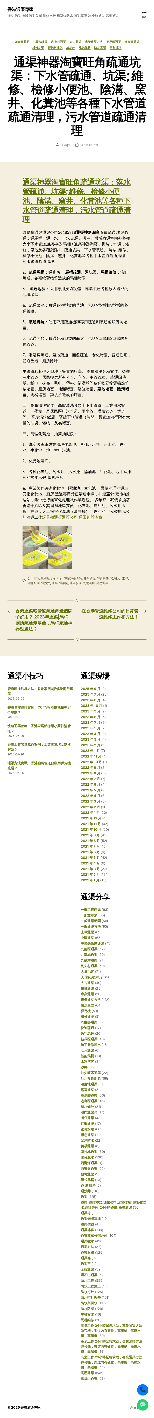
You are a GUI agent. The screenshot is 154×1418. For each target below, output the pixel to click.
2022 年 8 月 (90, 773)
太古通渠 (75, 42)
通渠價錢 (87, 1224)
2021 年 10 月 (91, 829)
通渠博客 (87, 1230)
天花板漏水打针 (92, 977)
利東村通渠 (58, 42)
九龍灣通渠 (89, 960)
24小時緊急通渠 (38, 578)
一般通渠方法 (91, 926)
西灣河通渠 (89, 1163)
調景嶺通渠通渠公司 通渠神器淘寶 (72, 517)
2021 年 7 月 (90, 846)
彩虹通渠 (87, 1017)
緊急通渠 (87, 1135)
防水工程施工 (91, 1286)
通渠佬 (63, 583)
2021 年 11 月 (91, 824)
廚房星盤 (87, 1005)
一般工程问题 (91, 910)
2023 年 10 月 (91, 706)
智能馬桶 (87, 1056)
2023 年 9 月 (90, 711)
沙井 (84, 1067)
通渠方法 (87, 1247)
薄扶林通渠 (55, 47)
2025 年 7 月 (90, 694)
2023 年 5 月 (90, 728)
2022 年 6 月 (90, 784)
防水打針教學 (91, 1297)
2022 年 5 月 (90, 790)
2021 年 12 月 (91, 818)
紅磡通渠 (87, 1123)
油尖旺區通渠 (91, 1073)
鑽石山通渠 (89, 1275)
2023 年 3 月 (90, 739)
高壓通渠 (115, 47)
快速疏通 (87, 1028)
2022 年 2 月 (90, 807)
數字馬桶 (87, 1033)
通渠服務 (85, 47)
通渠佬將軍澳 (91, 1219)
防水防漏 (87, 1309)
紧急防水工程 (119, 578)
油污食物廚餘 (91, 1078)
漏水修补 (87, 1107)
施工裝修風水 (91, 1045)
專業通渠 (87, 994)
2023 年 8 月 (90, 717)
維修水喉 (38, 47)
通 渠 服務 (88, 1185)
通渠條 (86, 1258)
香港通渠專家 (20, 9)
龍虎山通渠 (89, 1378)
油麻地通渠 (89, 1084)
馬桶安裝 (87, 1314)
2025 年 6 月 (90, 700)
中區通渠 (87, 938)
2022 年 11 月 (91, 756)
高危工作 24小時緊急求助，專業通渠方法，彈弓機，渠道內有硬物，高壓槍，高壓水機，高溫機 (113, 1331)
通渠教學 (87, 1241)
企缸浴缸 (57, 578)
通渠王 (86, 1264)
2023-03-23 (89, 145)
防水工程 (100, 47)
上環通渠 (87, 932)
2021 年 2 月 (90, 874)
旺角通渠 (89, 578)
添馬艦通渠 (89, 1095)
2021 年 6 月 (90, 852)
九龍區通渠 (22, 42)
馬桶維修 (87, 1320)
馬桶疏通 (89, 583)
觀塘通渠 (87, 1174)
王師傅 (65, 145)
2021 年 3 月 (90, 869)
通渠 (54, 583)
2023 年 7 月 (90, 722)
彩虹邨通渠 (89, 1022)
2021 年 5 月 (90, 858)
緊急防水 (87, 1140)
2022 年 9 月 (90, 768)
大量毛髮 (87, 971)
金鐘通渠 (87, 1269)
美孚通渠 (87, 1146)
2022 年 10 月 (91, 762)
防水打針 (87, 1292)
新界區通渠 (113, 42)
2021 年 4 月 (90, 863)
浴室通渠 (87, 1090)
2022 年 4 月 (90, 796)
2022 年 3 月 (90, 801)
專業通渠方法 (94, 42)
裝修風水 (87, 1157)
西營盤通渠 (89, 1169)
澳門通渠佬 (89, 1112)
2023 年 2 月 (90, 745)
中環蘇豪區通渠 (92, 943)
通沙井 (70, 47)
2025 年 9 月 (90, 689)
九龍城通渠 (40, 42)
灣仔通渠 (87, 1118)
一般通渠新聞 (91, 921)
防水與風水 (89, 1303)
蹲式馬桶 (87, 1180)
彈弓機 (86, 1011)
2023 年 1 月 (90, 751)
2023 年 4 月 (90, 734)
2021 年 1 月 (90, 880)
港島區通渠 (132, 42)
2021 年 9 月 (90, 835)
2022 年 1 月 (90, 813)
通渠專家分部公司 (94, 1235)
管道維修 (103, 578)
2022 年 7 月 (90, 779)
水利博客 (87, 1062)
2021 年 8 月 (90, 841)
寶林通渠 (87, 988)
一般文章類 (89, 915)
